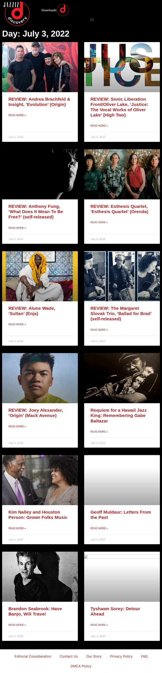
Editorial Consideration (33, 656)
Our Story (94, 656)
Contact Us (69, 656)
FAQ (144, 656)
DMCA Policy (81, 666)
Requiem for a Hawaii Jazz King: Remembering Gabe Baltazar (118, 415)
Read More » (17, 115)
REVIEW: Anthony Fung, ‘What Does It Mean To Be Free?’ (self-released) (35, 211)
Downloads (49, 10)
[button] (91, 19)
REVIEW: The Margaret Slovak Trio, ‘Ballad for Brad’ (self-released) (120, 313)
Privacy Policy (121, 656)
